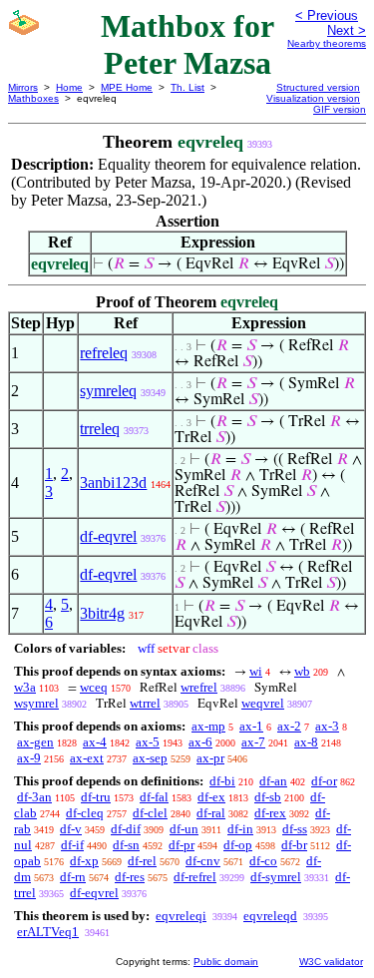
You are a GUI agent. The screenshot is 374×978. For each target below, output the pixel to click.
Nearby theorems (326, 43)
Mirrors (23, 87)
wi (255, 671)
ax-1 (251, 726)
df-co (263, 860)
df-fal (154, 796)
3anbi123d (113, 482)
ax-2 (289, 726)
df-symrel (275, 876)
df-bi (222, 780)
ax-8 (306, 741)
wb (302, 671)
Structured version (318, 87)
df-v (71, 828)
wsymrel (36, 703)
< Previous (326, 15)
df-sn (126, 844)
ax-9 (29, 757)
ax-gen (35, 741)
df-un (184, 828)
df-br (294, 844)
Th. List (187, 87)
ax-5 (148, 741)
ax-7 (253, 741)
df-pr (181, 844)
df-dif (126, 828)
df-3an (34, 796)
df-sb (267, 796)
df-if (72, 844)
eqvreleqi (181, 915)
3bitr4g (102, 613)
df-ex (211, 796)
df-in (240, 828)
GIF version (339, 109)
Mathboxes (33, 98)
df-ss (294, 828)
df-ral (210, 812)
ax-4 (95, 741)
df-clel (150, 812)
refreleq (104, 352)
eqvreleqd (270, 915)
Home (69, 87)
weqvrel (262, 703)
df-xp (84, 860)
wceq (94, 687)
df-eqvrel (108, 536)
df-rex (270, 812)
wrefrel (199, 687)
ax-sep (150, 757)
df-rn (73, 876)
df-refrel (195, 876)
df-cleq (85, 812)
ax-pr (210, 757)
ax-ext (87, 757)
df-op (237, 844)
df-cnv (203, 860)
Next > (346, 30)
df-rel (142, 860)
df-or (324, 780)
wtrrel (145, 703)
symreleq (108, 390)
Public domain (225, 961)
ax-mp (208, 726)
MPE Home (127, 87)
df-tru (96, 796)
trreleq (100, 428)
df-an (273, 780)
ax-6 (200, 741)
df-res (130, 876)
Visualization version (313, 98)
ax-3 (327, 726)
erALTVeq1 (48, 931)
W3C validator (331, 961)
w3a (25, 687)
